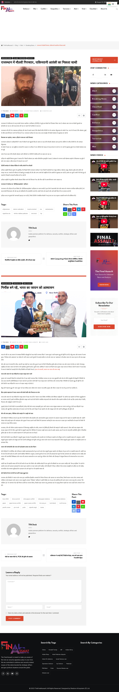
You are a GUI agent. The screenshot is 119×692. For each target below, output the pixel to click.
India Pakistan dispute (59, 654)
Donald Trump (53, 650)
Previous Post (12, 257)
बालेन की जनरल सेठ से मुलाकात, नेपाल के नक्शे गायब (25, 2)
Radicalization (49, 209)
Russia (42, 507)
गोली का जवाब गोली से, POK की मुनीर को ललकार (19, 557)
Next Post (77, 256)
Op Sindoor (59, 664)
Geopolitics (54, 9)
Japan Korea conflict (15, 503)
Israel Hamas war (61, 659)
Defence (26, 9)
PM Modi (16, 507)
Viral (83, 9)
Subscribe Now (104, 326)
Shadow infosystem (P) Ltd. (80, 688)
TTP (41, 213)
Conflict (43, 9)
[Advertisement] (59, 27)
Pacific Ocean (6, 507)
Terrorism (66, 9)
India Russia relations (59, 499)
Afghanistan (6, 209)
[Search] (117, 9)
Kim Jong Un (43, 503)
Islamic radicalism (18, 209)
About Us (104, 9)
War (34, 9)
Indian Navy (45, 654)
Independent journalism (97, 60)
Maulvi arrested (31, 209)
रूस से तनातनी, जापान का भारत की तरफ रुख (47, 369)
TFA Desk (5, 111)
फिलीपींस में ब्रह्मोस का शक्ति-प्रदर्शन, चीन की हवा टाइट (20, 260)
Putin (24, 507)
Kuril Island (53, 503)
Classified (93, 9)
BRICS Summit (16, 499)
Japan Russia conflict (30, 503)
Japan (4, 503)
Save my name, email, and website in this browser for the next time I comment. (33, 613)
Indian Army (69, 650)
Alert (75, 9)
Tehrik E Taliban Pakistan (21, 213)
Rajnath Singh (33, 507)
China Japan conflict (29, 499)
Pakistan (68, 664)
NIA (41, 209)
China (44, 650)
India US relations (47, 659)
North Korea (62, 503)
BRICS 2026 (6, 499)
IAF (61, 650)
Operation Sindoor (47, 664)
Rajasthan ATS (6, 213)
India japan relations (44, 499)
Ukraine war (45, 673)
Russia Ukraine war (62, 668)
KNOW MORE (104, 285)
